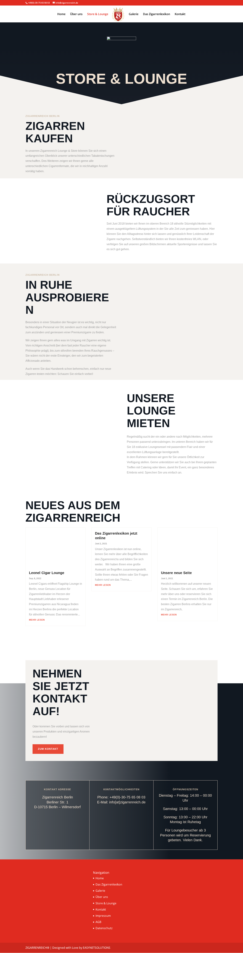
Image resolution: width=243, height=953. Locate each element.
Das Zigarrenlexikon (156, 14)
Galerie (133, 14)
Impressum (103, 916)
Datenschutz (104, 928)
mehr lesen (37, 620)
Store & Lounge (97, 14)
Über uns (76, 14)
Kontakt (180, 14)
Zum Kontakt (48, 748)
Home (61, 14)
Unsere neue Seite (176, 573)
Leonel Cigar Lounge (46, 573)
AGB (98, 922)
